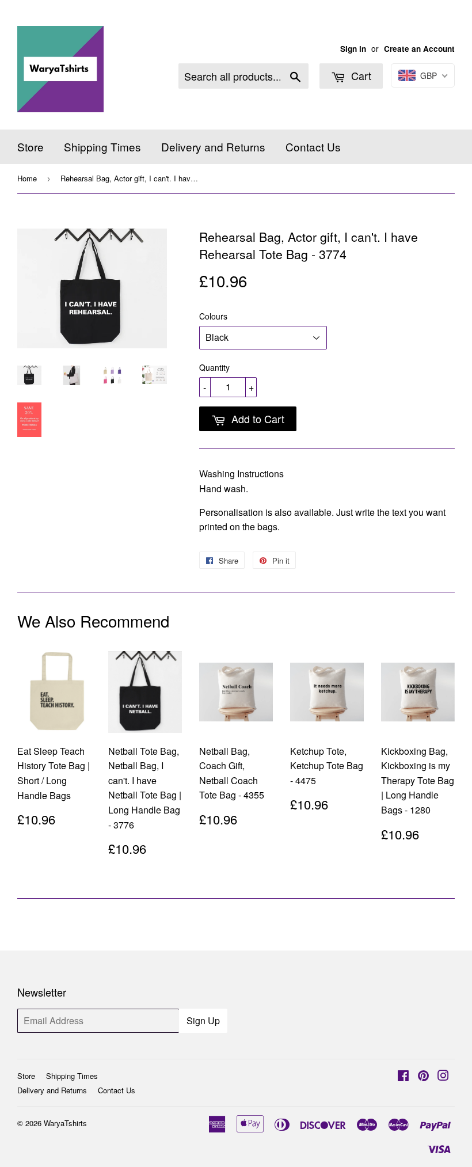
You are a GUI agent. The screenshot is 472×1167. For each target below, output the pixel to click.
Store (30, 146)
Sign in (353, 48)
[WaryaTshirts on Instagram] (443, 1076)
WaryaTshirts (65, 1122)
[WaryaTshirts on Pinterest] (423, 1076)
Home (27, 178)
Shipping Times (102, 146)
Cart (359, 75)
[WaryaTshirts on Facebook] (403, 1076)
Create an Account (419, 48)
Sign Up (203, 1020)
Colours (213, 316)
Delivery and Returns (213, 146)
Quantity (214, 367)
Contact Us (313, 146)
